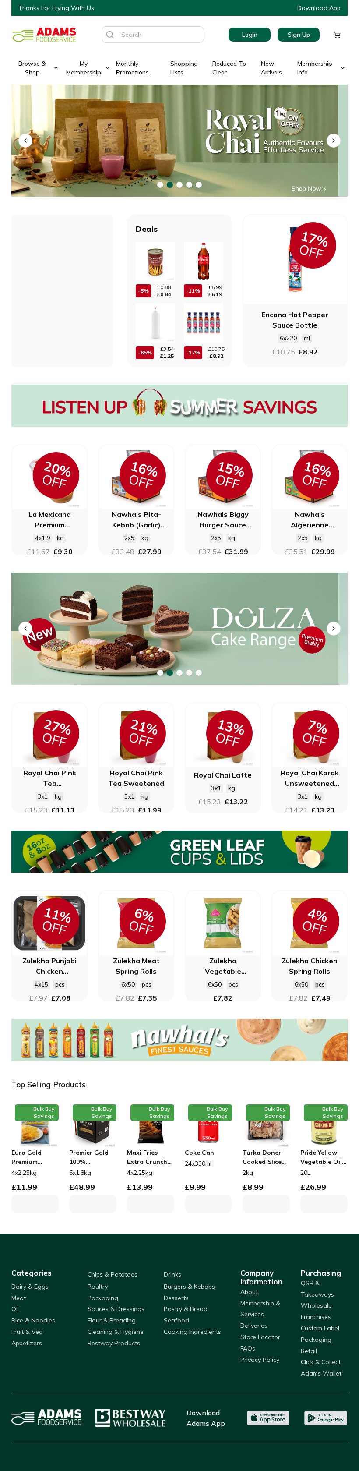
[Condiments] (179, 141)
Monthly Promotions (132, 68)
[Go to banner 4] (189, 185)
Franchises (316, 1317)
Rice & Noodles (33, 1320)
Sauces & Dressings (116, 1309)
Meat (18, 1298)
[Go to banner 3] (179, 185)
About (249, 1292)
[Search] (110, 34)
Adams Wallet (321, 1373)
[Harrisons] (179, 629)
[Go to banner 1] (160, 185)
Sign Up (299, 35)
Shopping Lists (184, 68)
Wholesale (316, 1305)
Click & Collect (321, 1362)
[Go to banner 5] (199, 185)
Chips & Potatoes (112, 1274)
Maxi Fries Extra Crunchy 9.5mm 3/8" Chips (149, 1158)
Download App (319, 8)
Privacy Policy (259, 1360)
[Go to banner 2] (170, 185)
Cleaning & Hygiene (116, 1332)
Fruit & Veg (27, 1332)
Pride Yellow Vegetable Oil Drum (321, 1158)
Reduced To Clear (229, 68)
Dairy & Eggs (30, 1287)
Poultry (98, 1287)
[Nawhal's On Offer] (179, 1040)
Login (249, 35)
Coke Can (199, 1152)
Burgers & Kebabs (189, 1287)
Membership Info (314, 68)
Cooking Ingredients (192, 1332)
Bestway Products (114, 1343)
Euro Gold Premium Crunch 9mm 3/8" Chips (30, 1158)
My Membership (83, 68)
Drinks (172, 1274)
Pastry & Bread (186, 1309)
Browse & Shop (32, 68)
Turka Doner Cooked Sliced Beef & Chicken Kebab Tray (265, 1158)
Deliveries (253, 1326)
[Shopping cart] (337, 34)
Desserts (176, 1298)
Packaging (103, 1298)
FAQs (247, 1348)
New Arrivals (271, 68)
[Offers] (179, 406)
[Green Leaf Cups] (179, 852)
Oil (15, 1309)
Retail (309, 1351)
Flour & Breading (112, 1320)
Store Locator (260, 1337)
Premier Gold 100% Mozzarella (89, 1158)
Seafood (176, 1320)
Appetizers (26, 1343)
